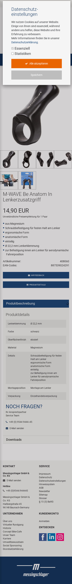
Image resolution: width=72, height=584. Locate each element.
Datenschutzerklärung (24, 42)
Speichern (36, 74)
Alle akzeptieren (38, 63)
